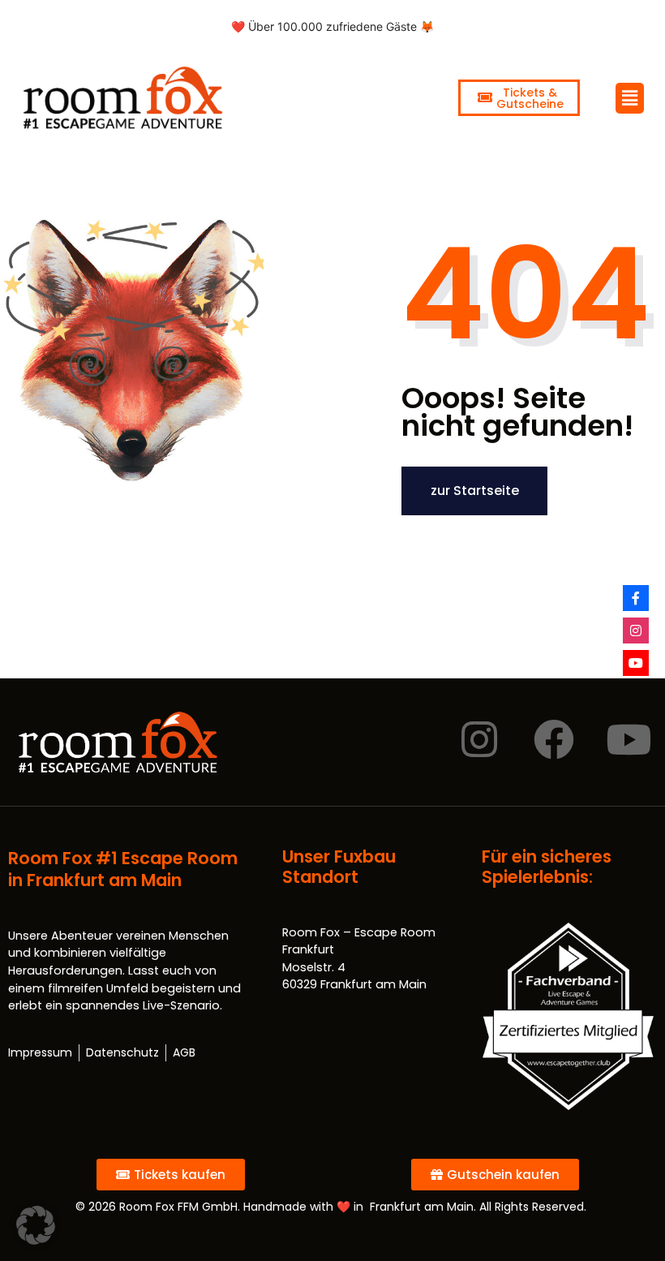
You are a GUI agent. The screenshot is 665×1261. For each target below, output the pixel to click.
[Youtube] (628, 739)
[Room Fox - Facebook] (636, 598)
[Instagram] (479, 739)
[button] (35, 1225)
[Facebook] (554, 739)
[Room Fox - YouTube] (636, 663)
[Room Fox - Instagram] (636, 630)
